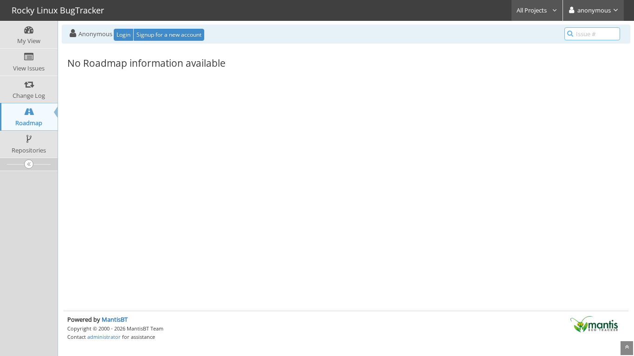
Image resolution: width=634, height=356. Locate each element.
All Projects (532, 10)
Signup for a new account (168, 34)
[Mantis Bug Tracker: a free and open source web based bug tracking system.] (594, 323)
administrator (104, 336)
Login (123, 34)
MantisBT (115, 319)
